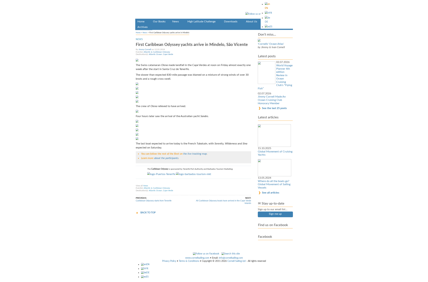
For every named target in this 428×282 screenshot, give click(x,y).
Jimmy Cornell (145, 49)
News (145, 33)
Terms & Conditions (189, 261)
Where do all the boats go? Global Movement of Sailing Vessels (274, 184)
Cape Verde (168, 54)
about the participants (166, 158)
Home (138, 33)
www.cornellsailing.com (197, 258)
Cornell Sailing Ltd (236, 261)
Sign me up (275, 214)
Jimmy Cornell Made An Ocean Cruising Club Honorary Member (272, 100)
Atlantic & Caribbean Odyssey (157, 52)
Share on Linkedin (200, 182)
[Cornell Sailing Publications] (214, 10)
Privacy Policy (169, 261)
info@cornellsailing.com (231, 258)
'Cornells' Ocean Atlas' (271, 44)
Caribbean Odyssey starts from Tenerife (154, 201)
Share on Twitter (164, 182)
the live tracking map (195, 153)
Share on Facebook (145, 182)
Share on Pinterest (182, 182)
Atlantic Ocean (155, 54)
